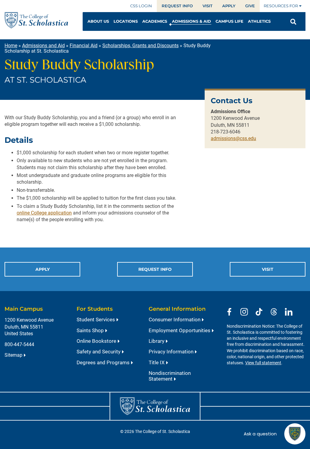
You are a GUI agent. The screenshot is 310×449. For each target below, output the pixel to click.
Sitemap (13, 355)
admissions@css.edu (233, 138)
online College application (44, 213)
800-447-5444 (19, 344)
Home (11, 45)
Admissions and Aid (43, 45)
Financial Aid (83, 45)
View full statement (263, 362)
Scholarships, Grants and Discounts (140, 45)
